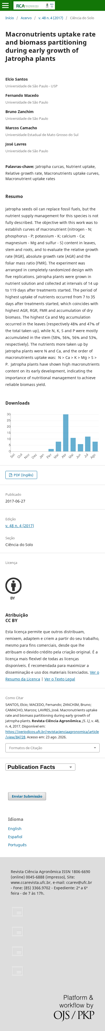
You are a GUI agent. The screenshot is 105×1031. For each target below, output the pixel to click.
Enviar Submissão (27, 796)
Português (17, 844)
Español (15, 836)
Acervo (26, 17)
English (15, 828)
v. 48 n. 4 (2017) (50, 17)
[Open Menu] (5, 5)
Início (9, 17)
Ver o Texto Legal (59, 679)
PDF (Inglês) (23, 474)
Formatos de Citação (25, 747)
